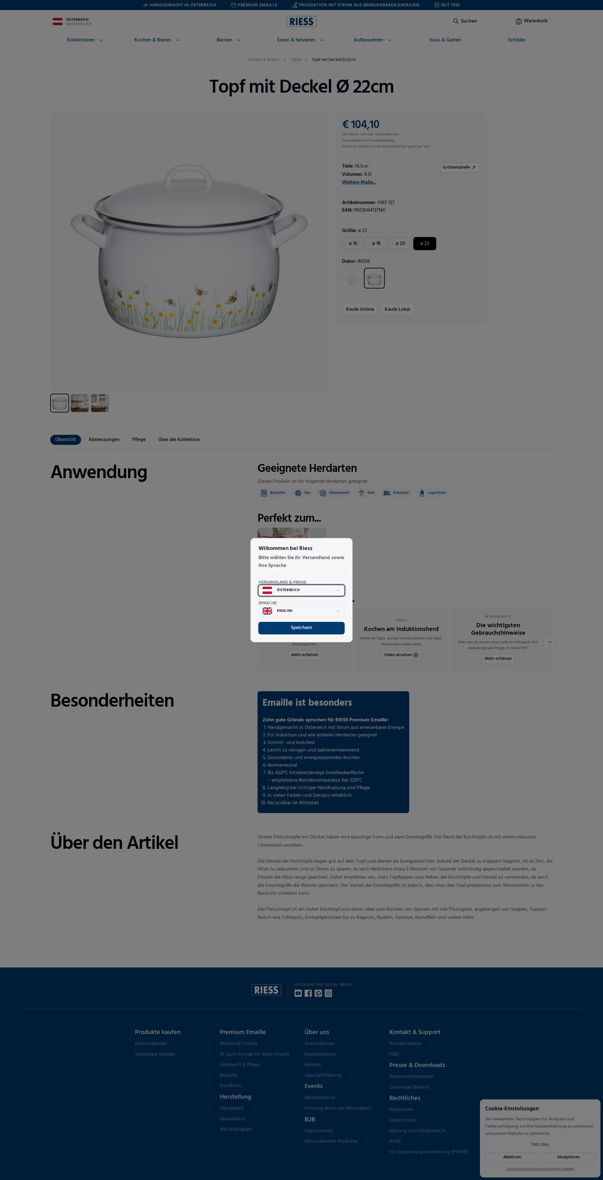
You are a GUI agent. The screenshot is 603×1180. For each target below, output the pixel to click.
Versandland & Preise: (282, 582)
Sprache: (268, 603)
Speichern (301, 628)
